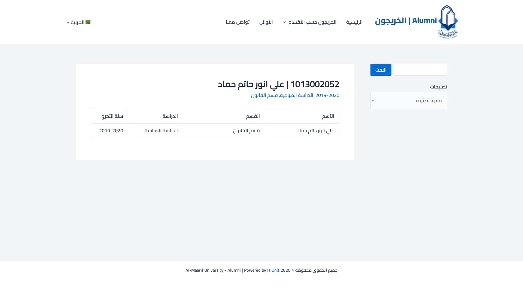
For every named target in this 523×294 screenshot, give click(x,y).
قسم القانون (264, 95)
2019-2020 (327, 95)
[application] (285, 22)
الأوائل (266, 21)
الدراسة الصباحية (296, 95)
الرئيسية (354, 21)
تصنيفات (438, 86)
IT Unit (273, 270)
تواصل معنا (238, 21)
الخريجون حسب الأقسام (312, 21)
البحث (381, 69)
